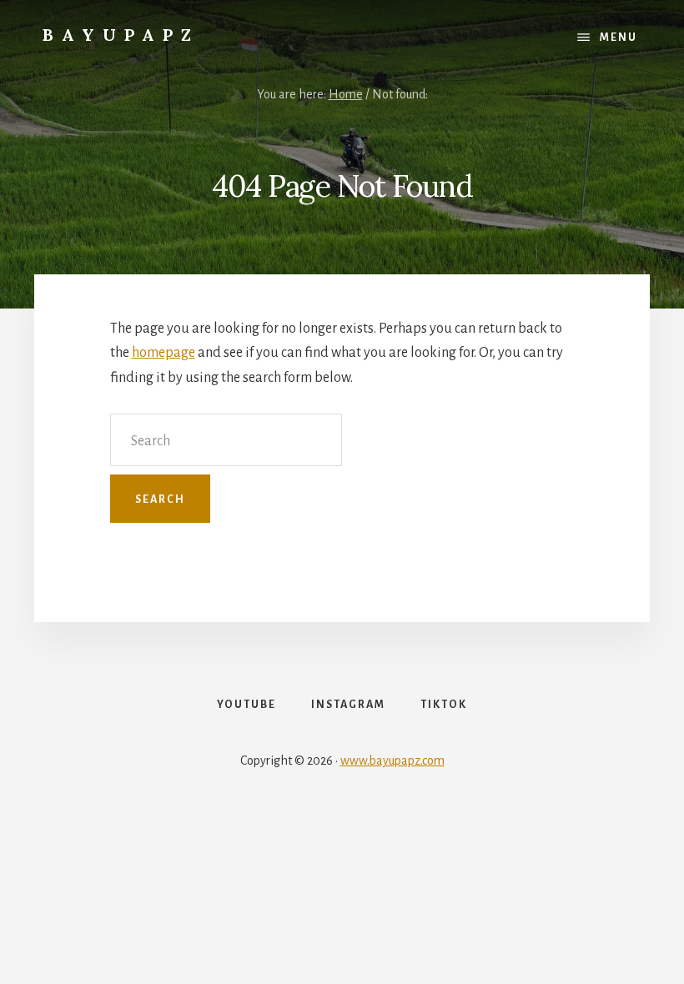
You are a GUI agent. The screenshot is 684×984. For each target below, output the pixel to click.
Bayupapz (121, 34)
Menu (618, 37)
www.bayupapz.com (392, 760)
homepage (163, 352)
